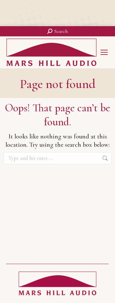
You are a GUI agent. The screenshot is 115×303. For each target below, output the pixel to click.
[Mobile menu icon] (104, 52)
